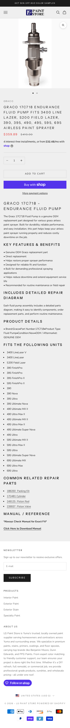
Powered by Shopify (51, 703)
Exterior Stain (11, 609)
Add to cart (35, 173)
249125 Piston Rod (18, 501)
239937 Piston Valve (19, 506)
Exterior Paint (11, 603)
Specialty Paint (12, 615)
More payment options (35, 193)
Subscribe (17, 577)
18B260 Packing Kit (18, 491)
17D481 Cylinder (16, 496)
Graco (8, 101)
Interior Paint (11, 597)
